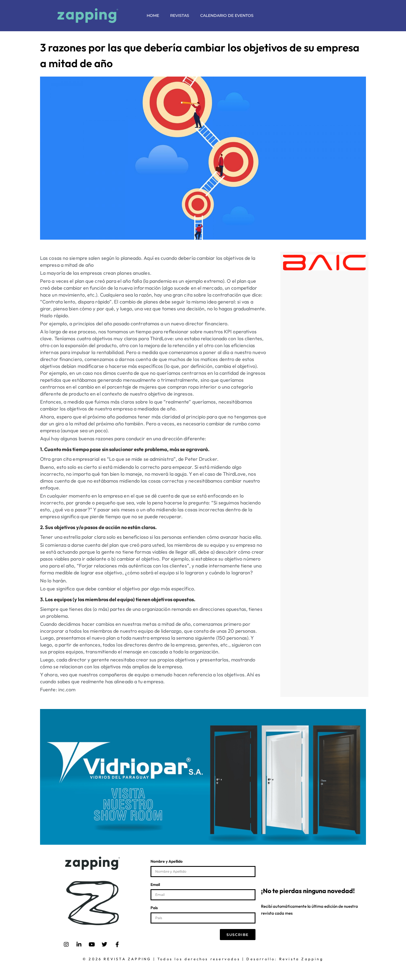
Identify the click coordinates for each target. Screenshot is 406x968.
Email (155, 885)
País (154, 908)
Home (153, 15)
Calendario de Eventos (227, 15)
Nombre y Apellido (167, 861)
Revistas (179, 15)
